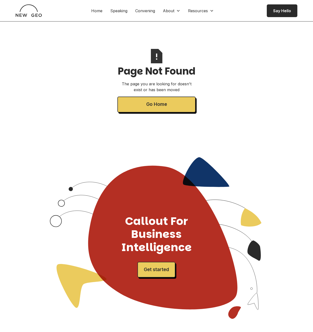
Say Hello (282, 10)
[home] (29, 10)
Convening (145, 10)
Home (96, 10)
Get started (156, 269)
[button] (171, 11)
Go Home (156, 104)
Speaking (118, 10)
